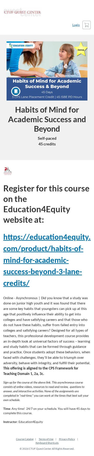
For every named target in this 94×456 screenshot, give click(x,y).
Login (76, 25)
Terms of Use (46, 439)
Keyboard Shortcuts (47, 442)
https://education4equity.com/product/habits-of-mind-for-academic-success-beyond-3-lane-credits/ (47, 260)
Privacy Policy (67, 439)
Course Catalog (24, 439)
